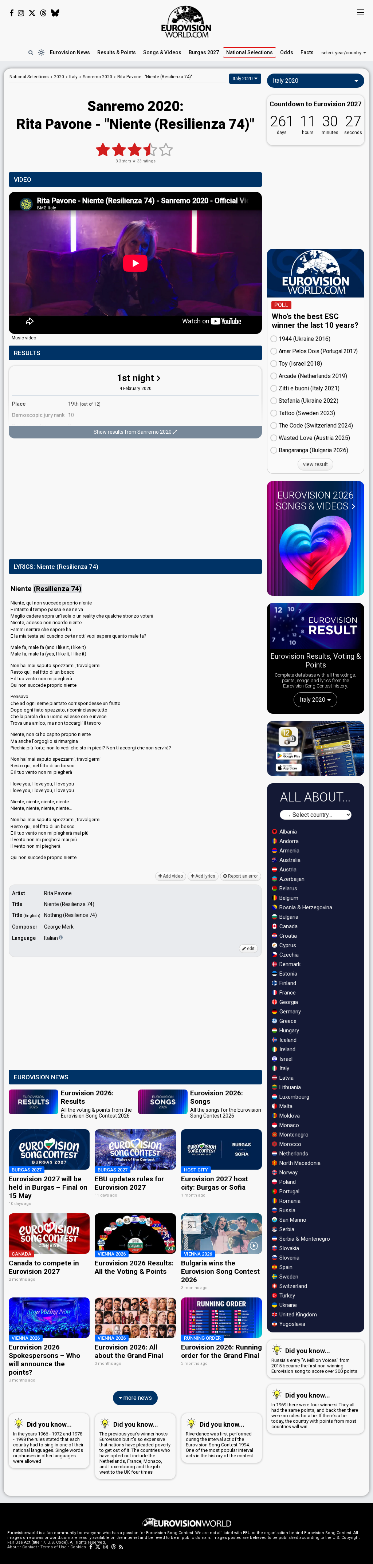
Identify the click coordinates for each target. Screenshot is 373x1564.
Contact (29, 1547)
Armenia (288, 850)
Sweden (288, 1276)
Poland (287, 1182)
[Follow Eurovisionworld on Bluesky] (55, 13)
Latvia (286, 1078)
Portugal (288, 1191)
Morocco (289, 1144)
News (70, 52)
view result (315, 464)
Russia (286, 1210)
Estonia (287, 973)
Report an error (242, 876)
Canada (288, 926)
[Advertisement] (135, 500)
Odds (286, 52)
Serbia (286, 1229)
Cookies (78, 1547)
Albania (287, 831)
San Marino (292, 1220)
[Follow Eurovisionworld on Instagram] (21, 13)
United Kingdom (297, 1314)
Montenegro (293, 1134)
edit (250, 948)
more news (137, 1397)
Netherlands (293, 1153)
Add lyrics (204, 876)
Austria (287, 869)
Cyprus (287, 945)
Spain (285, 1267)
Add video (172, 876)
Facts (307, 52)
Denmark (289, 964)
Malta (285, 1106)
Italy (283, 1068)
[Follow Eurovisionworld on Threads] (43, 13)
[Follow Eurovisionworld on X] (32, 13)
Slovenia (288, 1257)
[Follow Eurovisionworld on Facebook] (11, 13)
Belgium (288, 898)
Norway (288, 1172)
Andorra (288, 841)
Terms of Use (53, 1547)
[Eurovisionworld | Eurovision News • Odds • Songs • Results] (186, 21)
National (249, 52)
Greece (287, 1021)
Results (116, 52)
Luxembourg (293, 1097)
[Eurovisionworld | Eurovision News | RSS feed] (121, 1547)
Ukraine (287, 1305)
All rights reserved (87, 1542)
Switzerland (292, 1286)
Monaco (288, 1125)
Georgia (288, 1002)
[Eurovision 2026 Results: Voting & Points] (315, 627)
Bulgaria (288, 917)
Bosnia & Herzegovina (305, 907)
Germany (289, 1011)
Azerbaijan (291, 879)
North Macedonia (299, 1163)
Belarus (287, 888)
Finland (287, 983)
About (13, 1547)
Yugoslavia (291, 1324)
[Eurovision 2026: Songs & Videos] (315, 553)
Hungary (288, 1030)
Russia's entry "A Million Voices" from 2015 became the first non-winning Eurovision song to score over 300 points (314, 1360)
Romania (289, 1201)
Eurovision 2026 (314, 501)
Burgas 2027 (204, 52)
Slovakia (288, 1248)
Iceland (287, 1040)
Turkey (286, 1295)
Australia (289, 860)
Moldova (289, 1115)
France (287, 992)
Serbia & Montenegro (304, 1239)
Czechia (288, 955)
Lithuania (289, 1087)
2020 (59, 76)
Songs (162, 52)
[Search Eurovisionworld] (30, 52)
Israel (285, 1059)
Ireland (286, 1049)
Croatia (287, 936)
